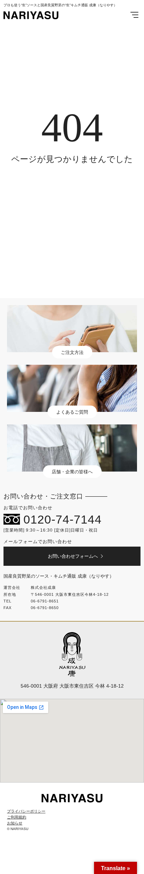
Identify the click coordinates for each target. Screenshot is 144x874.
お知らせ (14, 823)
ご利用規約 (16, 817)
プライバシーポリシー (26, 811)
